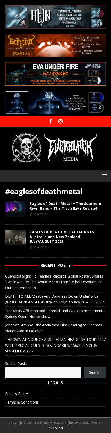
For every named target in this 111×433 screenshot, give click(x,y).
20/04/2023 (40, 247)
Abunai (58, 428)
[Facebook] (50, 121)
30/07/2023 (40, 214)
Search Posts (16, 363)
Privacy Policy (16, 393)
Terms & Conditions (22, 402)
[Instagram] (60, 121)
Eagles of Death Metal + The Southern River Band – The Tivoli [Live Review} (65, 206)
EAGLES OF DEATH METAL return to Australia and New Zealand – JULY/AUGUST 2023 (62, 237)
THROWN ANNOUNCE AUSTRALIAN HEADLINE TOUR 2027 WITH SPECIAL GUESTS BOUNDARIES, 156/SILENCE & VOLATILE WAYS (55, 345)
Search (94, 372)
